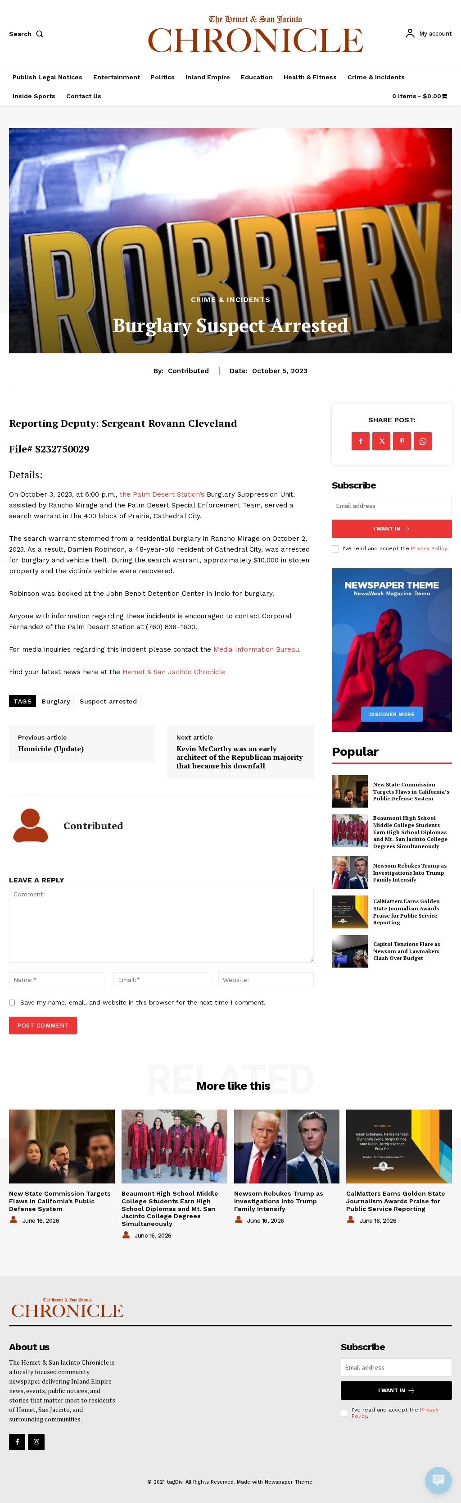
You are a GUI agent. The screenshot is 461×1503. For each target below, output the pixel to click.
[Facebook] (361, 441)
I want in (386, 528)
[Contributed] (30, 825)
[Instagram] (36, 1442)
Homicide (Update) (51, 749)
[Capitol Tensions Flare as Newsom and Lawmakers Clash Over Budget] (350, 951)
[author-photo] (15, 1220)
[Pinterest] (402, 441)
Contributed (188, 371)
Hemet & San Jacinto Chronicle (173, 672)
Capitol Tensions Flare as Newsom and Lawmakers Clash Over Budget (406, 951)
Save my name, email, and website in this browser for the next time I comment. (143, 1002)
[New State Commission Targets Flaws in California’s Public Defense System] (350, 791)
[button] (28, 33)
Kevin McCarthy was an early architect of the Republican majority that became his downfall (239, 758)
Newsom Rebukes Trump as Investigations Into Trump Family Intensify (410, 872)
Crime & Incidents (231, 299)
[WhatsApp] (423, 441)
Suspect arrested (108, 701)
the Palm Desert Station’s (162, 494)
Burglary (56, 701)
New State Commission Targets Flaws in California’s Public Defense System (411, 791)
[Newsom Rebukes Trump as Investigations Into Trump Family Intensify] (350, 872)
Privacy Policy (429, 548)
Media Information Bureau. (257, 649)
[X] (381, 441)
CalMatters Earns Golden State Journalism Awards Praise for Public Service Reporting (406, 912)
